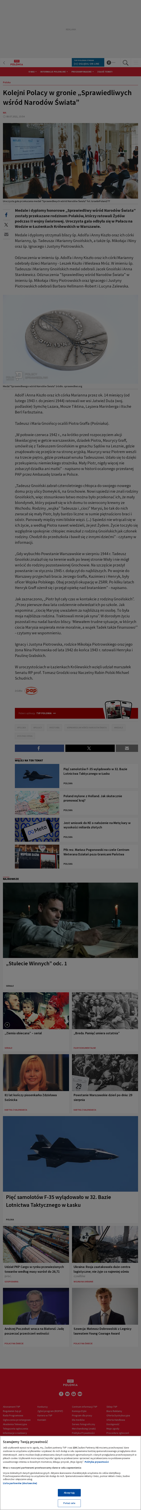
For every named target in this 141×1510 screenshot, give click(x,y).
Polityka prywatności (97, 1461)
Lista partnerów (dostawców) (20, 1483)
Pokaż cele (69, 1503)
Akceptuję (69, 1492)
